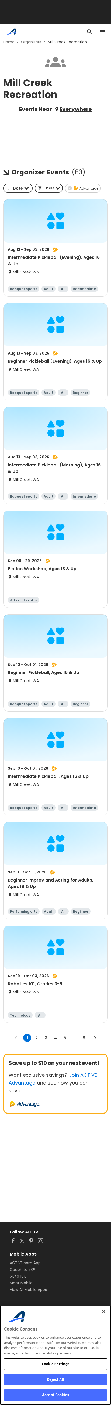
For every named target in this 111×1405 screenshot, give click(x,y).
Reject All (55, 1379)
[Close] (104, 1311)
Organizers (31, 42)
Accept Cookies (55, 1394)
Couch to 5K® (22, 1269)
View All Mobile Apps (28, 1289)
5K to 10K (18, 1276)
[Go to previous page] (16, 1038)
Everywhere (76, 109)
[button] (49, 188)
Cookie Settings (56, 1363)
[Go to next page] (95, 1038)
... (74, 1037)
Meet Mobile (21, 1283)
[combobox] (18, 188)
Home (9, 42)
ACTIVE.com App (25, 1262)
